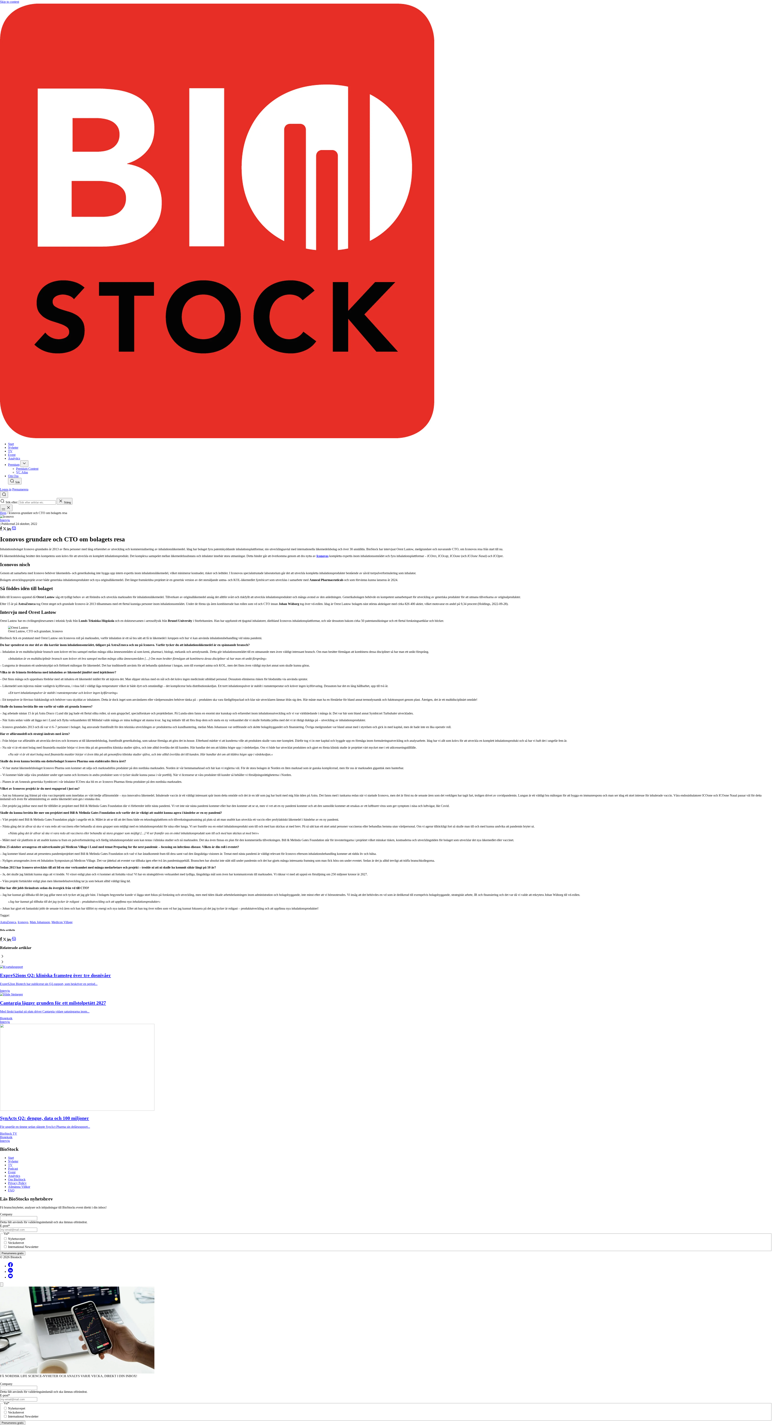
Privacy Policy (17, 1183)
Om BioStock (17, 1179)
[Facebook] (10, 1266)
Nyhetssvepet (16, 1239)
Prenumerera (20, 489)
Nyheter (13, 1161)
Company (6, 1214)
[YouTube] (10, 1277)
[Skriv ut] (13, 529)
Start (11, 1157)
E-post (5, 1225)
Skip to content (9, 1)
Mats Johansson (40, 922)
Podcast (13, 1168)
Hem (3, 513)
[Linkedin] (10, 1271)
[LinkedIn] (9, 529)
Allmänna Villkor (19, 1186)
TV (10, 1165)
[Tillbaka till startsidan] (386, 221)
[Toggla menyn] (6, 508)
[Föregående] (386, 956)
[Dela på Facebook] (1, 529)
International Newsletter (23, 1247)
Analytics (14, 1176)
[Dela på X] (5, 529)
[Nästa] (386, 962)
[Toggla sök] (4, 494)
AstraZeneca (8, 922)
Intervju (5, 520)
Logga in (5, 489)
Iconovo (23, 922)
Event (11, 1172)
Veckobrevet (16, 1243)
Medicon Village (62, 922)
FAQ (11, 1190)
